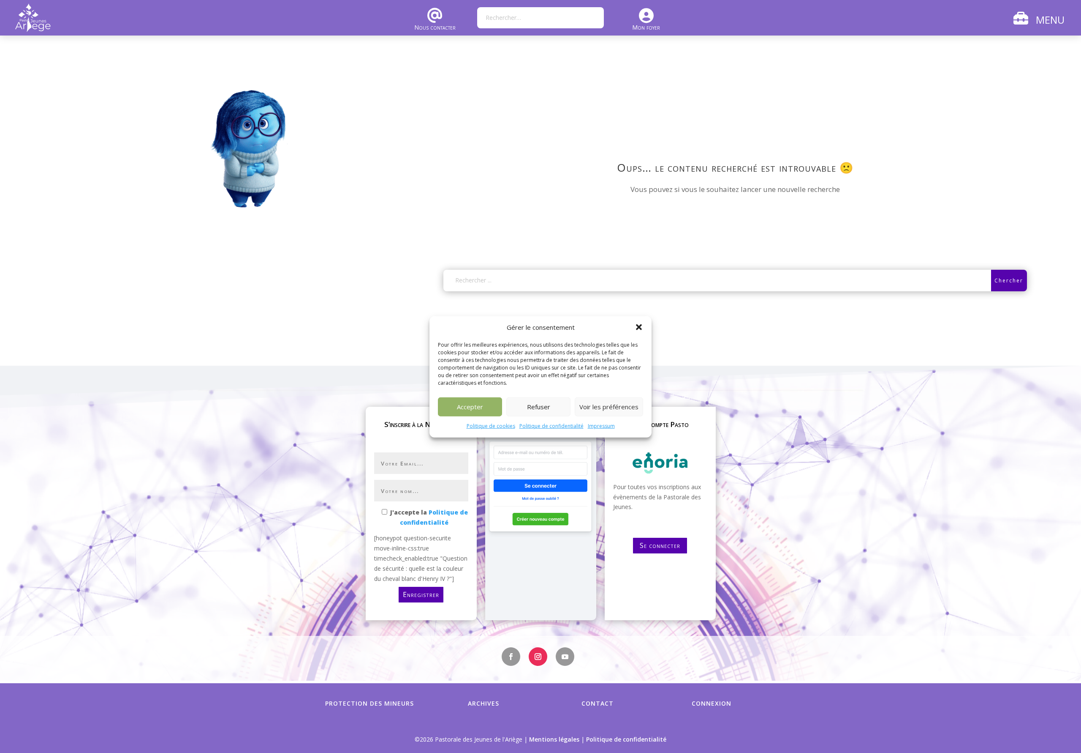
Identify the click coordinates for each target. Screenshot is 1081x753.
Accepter (470, 407)
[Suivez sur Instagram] (538, 656)
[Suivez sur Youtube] (565, 656)
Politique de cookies (491, 425)
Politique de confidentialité (551, 425)
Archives (483, 703)
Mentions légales (554, 739)
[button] (639, 327)
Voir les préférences (608, 407)
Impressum (601, 425)
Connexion (711, 703)
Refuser (538, 407)
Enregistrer (421, 594)
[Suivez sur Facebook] (511, 656)
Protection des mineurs (369, 703)
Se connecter (660, 545)
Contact (597, 703)
